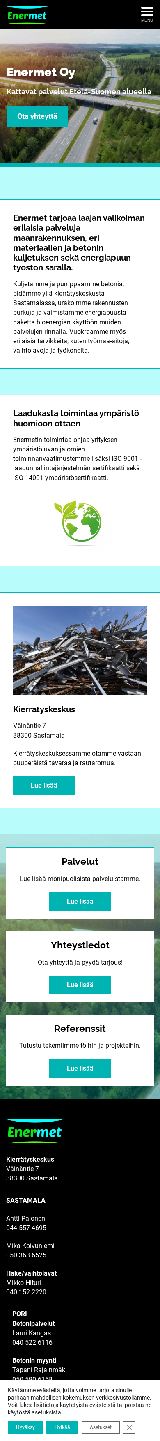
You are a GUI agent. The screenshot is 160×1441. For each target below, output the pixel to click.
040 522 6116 (32, 1342)
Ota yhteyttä (37, 116)
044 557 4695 (26, 1228)
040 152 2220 (26, 1292)
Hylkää (62, 1427)
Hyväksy (25, 1427)
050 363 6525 (26, 1255)
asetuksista (46, 1412)
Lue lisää (44, 785)
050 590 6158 (32, 1379)
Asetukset (101, 1427)
